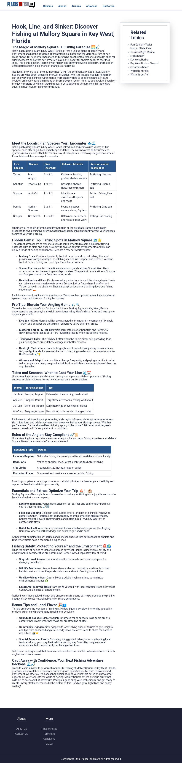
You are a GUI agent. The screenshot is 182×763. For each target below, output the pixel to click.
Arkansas (91, 6)
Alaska (62, 6)
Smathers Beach (139, 67)
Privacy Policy (49, 728)
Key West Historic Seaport (144, 63)
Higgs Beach (137, 55)
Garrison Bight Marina (142, 52)
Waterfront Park (139, 70)
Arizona (76, 6)
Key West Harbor (139, 59)
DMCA (49, 743)
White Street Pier (139, 74)
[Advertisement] (64, 116)
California (108, 6)
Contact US (21, 733)
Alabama (48, 6)
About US (21, 728)
